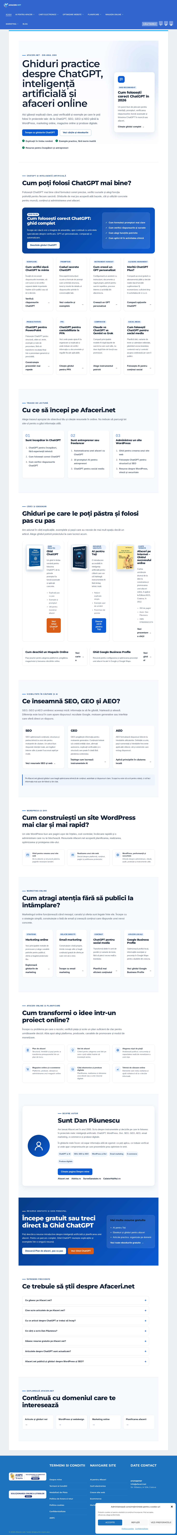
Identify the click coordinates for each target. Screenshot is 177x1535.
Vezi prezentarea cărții (142, 633)
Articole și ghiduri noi (36, 1422)
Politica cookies (128, 1529)
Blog (25, 24)
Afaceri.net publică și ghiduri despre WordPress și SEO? (54, 1361)
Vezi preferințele (161, 1522)
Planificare (93, 14)
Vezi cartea (77, 656)
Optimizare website (72, 14)
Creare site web (97, 1492)
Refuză (135, 1522)
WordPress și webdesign (71, 1422)
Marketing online (100, 1422)
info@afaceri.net (138, 1484)
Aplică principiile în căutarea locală (130, 761)
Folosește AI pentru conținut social (137, 368)
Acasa (9, 14)
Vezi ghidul (145, 656)
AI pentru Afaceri (23, 14)
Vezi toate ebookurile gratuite (125, 1242)
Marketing (11, 24)
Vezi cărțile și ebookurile (75, 132)
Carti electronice (47, 14)
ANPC (52, 1518)
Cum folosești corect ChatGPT (44, 456)
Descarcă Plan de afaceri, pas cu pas (44, 1251)
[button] (172, 1506)
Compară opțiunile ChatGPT (136, 304)
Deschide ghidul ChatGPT (43, 245)
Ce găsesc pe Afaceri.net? (38, 1300)
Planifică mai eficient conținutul (102, 970)
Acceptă (110, 1522)
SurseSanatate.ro (92, 1178)
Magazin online (113, 14)
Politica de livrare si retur (61, 1499)
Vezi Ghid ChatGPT (54, 625)
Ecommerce (95, 1499)
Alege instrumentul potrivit (103, 368)
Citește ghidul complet (129, 126)
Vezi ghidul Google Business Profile (137, 970)
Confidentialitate (141, 1529)
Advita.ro (76, 1178)
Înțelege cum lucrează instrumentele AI (82, 761)
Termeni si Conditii (58, 1486)
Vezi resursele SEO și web (39, 763)
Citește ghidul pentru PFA (66, 368)
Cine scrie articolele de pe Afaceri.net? (45, 1310)
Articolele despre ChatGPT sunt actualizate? (48, 1351)
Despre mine (55, 1479)
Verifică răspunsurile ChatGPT (32, 302)
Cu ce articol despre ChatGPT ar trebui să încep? (50, 1320)
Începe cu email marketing (67, 970)
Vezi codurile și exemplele (67, 304)
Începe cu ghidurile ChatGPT (40, 132)
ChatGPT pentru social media (89, 469)
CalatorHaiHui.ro (112, 1178)
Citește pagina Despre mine (75, 1171)
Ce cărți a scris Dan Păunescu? (41, 1331)
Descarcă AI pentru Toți (98, 625)
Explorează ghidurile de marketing (32, 968)
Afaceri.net (63, 1178)
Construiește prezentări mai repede (33, 366)
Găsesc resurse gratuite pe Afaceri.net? (45, 1341)
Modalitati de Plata (58, 1492)
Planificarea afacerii (136, 1422)
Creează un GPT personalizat (101, 304)
